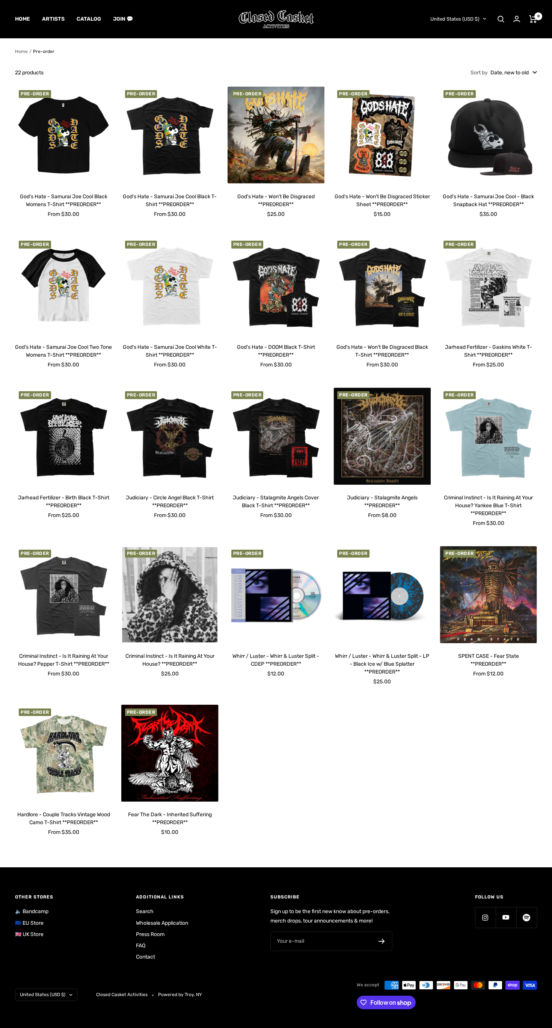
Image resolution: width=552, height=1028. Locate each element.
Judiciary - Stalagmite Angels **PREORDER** (382, 501)
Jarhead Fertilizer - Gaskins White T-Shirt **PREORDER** (488, 351)
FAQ (140, 945)
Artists (53, 19)
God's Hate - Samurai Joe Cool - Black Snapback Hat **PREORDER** (488, 200)
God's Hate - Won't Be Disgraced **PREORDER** (276, 200)
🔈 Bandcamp (31, 911)
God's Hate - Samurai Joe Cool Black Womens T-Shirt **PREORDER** (63, 200)
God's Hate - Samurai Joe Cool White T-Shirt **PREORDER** (170, 351)
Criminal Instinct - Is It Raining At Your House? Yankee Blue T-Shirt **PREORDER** (488, 505)
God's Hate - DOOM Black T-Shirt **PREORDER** (276, 351)
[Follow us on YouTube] (506, 917)
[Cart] (533, 19)
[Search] (501, 19)
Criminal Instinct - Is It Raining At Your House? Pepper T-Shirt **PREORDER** (63, 660)
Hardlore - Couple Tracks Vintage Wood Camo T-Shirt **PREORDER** (63, 818)
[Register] (382, 941)
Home (22, 19)
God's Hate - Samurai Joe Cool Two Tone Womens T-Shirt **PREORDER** (63, 351)
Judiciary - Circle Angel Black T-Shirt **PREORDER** (170, 501)
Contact (145, 957)
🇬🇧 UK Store (29, 934)
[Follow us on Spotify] (526, 917)
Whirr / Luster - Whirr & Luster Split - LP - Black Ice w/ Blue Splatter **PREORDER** (382, 664)
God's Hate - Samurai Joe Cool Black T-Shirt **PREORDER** (170, 200)
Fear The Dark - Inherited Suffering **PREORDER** (170, 818)
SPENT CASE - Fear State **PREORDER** (488, 660)
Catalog (89, 19)
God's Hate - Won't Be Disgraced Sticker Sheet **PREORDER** (382, 200)
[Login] (516, 19)
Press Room (150, 934)
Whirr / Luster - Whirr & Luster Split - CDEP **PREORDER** (275, 660)
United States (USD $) (454, 19)
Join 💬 (123, 19)
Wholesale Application (162, 923)
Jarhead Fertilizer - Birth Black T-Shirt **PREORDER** (63, 501)
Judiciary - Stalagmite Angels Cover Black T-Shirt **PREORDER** (276, 501)
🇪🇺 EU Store (29, 923)
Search (145, 911)
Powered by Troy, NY (180, 994)
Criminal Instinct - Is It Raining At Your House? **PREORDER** (169, 660)
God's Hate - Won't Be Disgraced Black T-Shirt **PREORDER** (382, 351)
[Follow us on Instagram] (485, 917)
